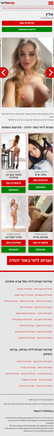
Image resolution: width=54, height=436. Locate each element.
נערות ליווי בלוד (26, 307)
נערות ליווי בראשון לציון (22, 319)
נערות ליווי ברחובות (44, 325)
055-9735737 (27, 23)
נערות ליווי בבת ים (24, 288)
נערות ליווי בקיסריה (44, 385)
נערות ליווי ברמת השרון (25, 331)
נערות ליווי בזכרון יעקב (42, 361)
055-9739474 (13, 183)
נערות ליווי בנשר (12, 373)
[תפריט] (51, 3)
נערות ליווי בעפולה (29, 379)
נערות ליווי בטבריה (28, 367)
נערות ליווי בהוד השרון (24, 295)
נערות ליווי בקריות (26, 385)
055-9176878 (40, 243)
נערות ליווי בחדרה (24, 361)
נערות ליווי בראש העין (43, 319)
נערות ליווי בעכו (45, 379)
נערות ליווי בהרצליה (44, 301)
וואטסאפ (40, 187)
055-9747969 (13, 243)
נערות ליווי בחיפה (45, 367)
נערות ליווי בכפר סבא (43, 307)
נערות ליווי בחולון (26, 301)
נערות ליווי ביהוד (11, 301)
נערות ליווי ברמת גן (44, 331)
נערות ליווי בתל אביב (26, 337)
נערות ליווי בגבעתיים (43, 295)
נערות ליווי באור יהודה (30, 260)
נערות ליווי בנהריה (44, 373)
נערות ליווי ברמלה (26, 325)
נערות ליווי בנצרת (28, 373)
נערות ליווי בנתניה (44, 313)
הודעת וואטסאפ (27, 29)
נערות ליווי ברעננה (44, 337)
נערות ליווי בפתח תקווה (25, 313)
